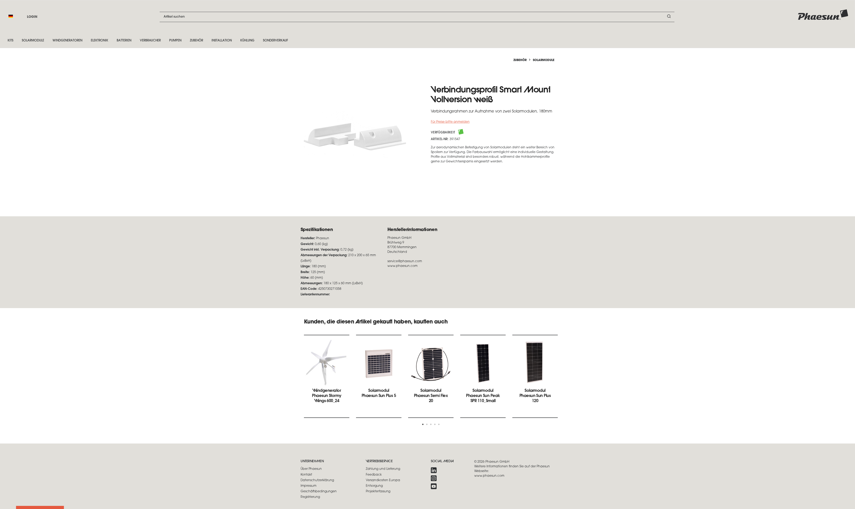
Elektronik (99, 40)
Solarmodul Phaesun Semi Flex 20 (431, 396)
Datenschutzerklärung (317, 480)
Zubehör (196, 40)
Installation (222, 40)
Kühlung (247, 40)
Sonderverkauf (275, 40)
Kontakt (306, 474)
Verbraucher (150, 40)
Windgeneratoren (67, 40)
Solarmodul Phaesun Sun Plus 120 (535, 396)
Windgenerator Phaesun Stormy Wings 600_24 (326, 396)
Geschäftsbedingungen (319, 491)
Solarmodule (33, 40)
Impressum (308, 486)
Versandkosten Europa (383, 480)
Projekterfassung (378, 491)
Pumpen (175, 40)
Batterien (124, 40)
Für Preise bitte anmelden (450, 122)
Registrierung (310, 497)
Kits (10, 40)
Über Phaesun (311, 469)
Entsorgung (374, 486)
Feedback (374, 474)
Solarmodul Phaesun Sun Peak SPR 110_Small (483, 396)
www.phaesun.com (489, 476)
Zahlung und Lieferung (383, 469)
